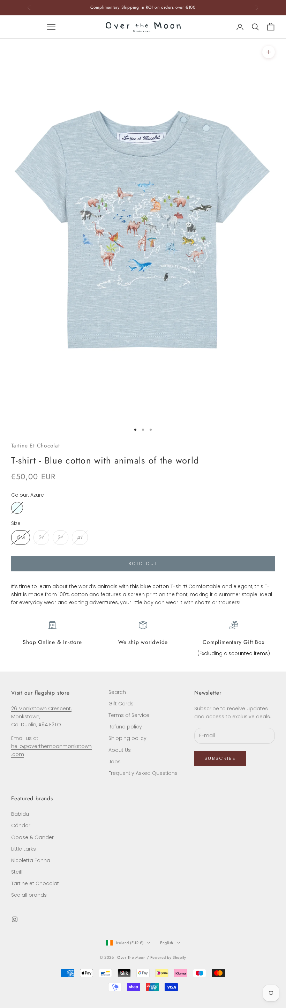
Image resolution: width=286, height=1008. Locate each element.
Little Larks (23, 848)
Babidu (20, 813)
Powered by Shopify (168, 957)
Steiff (17, 871)
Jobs (114, 761)
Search (117, 692)
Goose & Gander (32, 837)
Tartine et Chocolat (35, 883)
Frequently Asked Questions (143, 773)
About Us (119, 750)
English (166, 943)
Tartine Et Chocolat (35, 446)
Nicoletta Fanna (30, 860)
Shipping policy (127, 738)
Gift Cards (121, 703)
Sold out (143, 563)
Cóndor (20, 825)
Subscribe (220, 758)
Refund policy (125, 726)
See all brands (29, 894)
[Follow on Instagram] (14, 919)
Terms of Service (128, 715)
